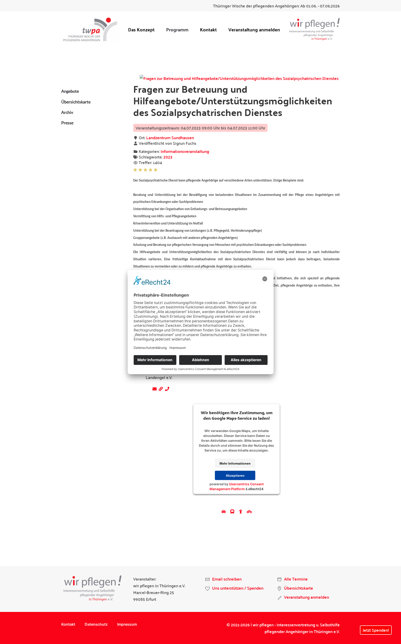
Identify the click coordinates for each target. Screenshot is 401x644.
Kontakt (208, 29)
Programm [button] (177, 29)
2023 (167, 157)
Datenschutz (96, 624)
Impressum (127, 624)
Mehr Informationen (235, 463)
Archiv (67, 112)
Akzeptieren (235, 475)
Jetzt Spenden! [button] (376, 630)
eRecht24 (255, 489)
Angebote (70, 91)
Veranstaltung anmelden (254, 29)
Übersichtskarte (76, 101)
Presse (67, 122)
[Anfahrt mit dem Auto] (224, 511)
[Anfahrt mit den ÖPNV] (233, 511)
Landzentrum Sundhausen (170, 137)
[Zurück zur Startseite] (90, 29)
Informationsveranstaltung (185, 151)
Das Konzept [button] (141, 29)
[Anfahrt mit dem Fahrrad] (249, 511)
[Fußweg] (241, 511)
